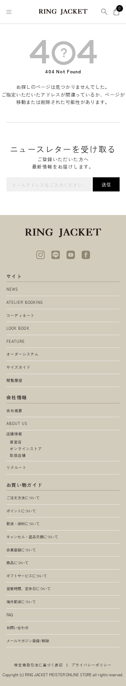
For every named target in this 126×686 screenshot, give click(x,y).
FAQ (9, 614)
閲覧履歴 (14, 380)
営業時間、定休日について (28, 588)
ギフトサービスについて (26, 575)
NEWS (12, 289)
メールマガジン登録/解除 (27, 640)
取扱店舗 (18, 455)
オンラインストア (26, 448)
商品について (17, 562)
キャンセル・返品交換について (32, 536)
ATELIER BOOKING (24, 302)
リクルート (16, 467)
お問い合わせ (17, 627)
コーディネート (20, 315)
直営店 (16, 441)
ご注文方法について (23, 497)
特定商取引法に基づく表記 (38, 664)
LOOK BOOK (18, 328)
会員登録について (21, 549)
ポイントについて (21, 510)
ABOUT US (17, 423)
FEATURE (15, 341)
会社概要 (14, 410)
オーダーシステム (22, 354)
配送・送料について (23, 523)
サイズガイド (18, 367)
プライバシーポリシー (91, 664)
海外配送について (21, 601)
